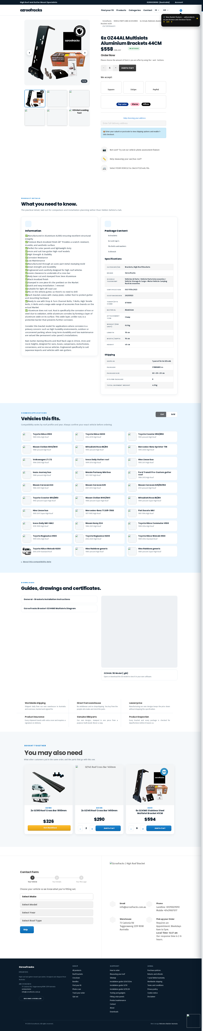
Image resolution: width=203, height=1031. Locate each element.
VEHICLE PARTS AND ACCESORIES (126, 21)
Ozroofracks (31, 10)
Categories (135, 10)
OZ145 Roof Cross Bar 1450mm (99, 810)
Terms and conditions (155, 985)
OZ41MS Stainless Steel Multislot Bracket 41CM (150, 812)
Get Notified (50, 827)
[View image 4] (34, 117)
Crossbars (76, 978)
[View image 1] (34, 98)
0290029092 (158, 2)
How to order (115, 970)
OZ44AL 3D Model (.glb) (116, 673)
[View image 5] (57, 117)
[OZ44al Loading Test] (79, 117)
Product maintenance (118, 1000)
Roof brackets (77, 974)
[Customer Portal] (174, 10)
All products (76, 970)
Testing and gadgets (117, 993)
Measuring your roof (117, 974)
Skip (25, 929)
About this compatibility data (37, 562)
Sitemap (113, 978)
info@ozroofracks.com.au (133, 907)
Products (121, 10)
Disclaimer (151, 997)
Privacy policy (152, 989)
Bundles (75, 982)
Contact (147, 10)
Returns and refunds (155, 974)
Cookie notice (152, 993)
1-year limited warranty (156, 978)
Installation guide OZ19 (118, 985)
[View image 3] (79, 98)
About (112, 1008)
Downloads (114, 1012)
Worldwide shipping (154, 982)
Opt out (75, 997)
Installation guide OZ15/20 (120, 989)
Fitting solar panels (117, 997)
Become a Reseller (33, 998)
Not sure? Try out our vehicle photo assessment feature (135, 150)
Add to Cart (127, 68)
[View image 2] (57, 98)
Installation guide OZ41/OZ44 (121, 982)
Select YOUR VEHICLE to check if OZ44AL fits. (130, 168)
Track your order (78, 993)
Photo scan (76, 989)
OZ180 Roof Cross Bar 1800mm (49, 810)
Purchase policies (154, 970)
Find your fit (107, 10)
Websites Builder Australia (168, 1024)
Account (179, 2)
